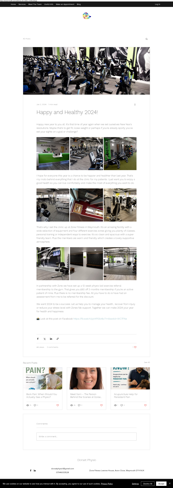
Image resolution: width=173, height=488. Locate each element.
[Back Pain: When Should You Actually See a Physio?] (42, 378)
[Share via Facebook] (37, 338)
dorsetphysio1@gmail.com (62, 468)
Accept (161, 483)
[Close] (169, 483)
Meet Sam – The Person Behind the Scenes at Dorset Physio (85, 395)
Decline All (147, 483)
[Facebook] (30, 470)
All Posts (26, 39)
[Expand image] (52, 153)
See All (147, 362)
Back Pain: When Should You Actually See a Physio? (41, 395)
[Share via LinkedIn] (51, 338)
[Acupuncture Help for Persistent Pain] (130, 378)
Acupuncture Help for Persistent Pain (126, 395)
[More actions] (135, 104)
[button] (146, 39)
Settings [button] (135, 483)
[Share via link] (57, 338)
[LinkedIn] (34, 470)
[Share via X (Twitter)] (44, 338)
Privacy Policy (107, 483)
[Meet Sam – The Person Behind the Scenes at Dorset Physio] (86, 378)
